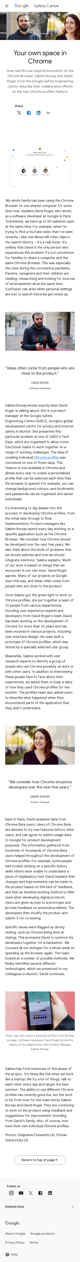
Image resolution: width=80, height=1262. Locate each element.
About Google (15, 1234)
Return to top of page (38, 1160)
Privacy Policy (15, 1243)
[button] (48, 112)
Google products (42, 1234)
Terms (33, 1243)
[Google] (12, 1223)
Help (14, 1254)
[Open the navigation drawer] (6, 5)
